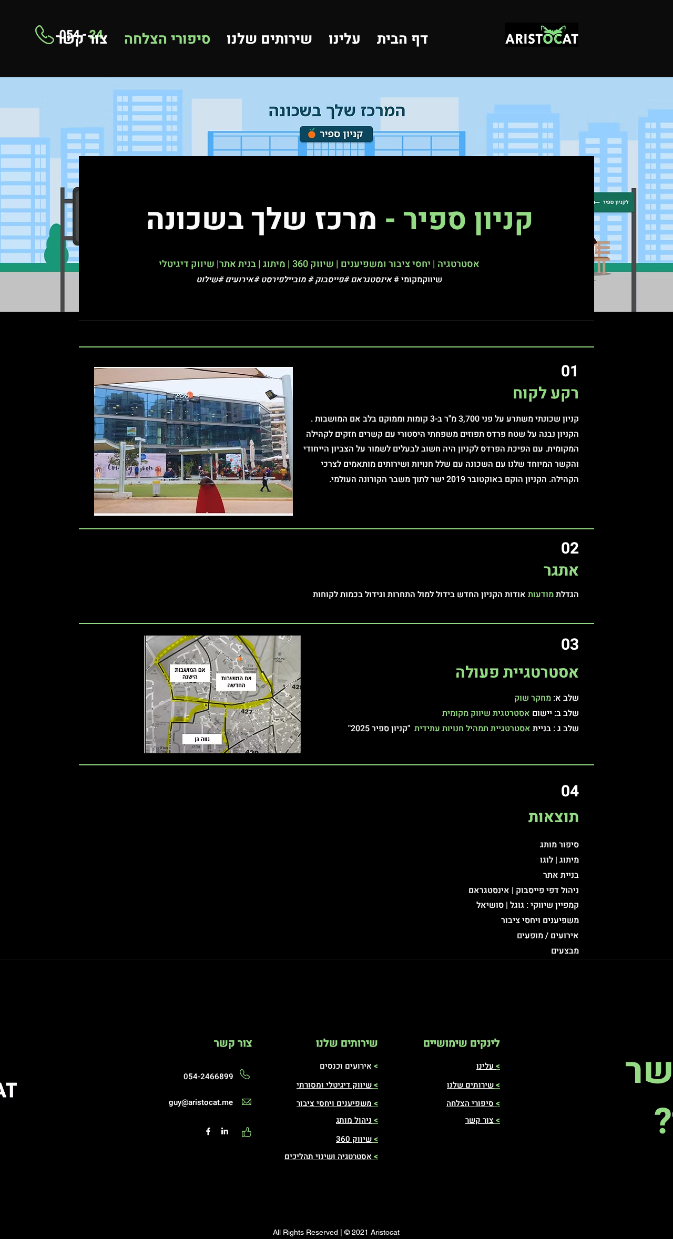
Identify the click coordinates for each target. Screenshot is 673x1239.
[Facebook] (208, 1131)
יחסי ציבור (314, 1103)
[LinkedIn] (224, 1131)
